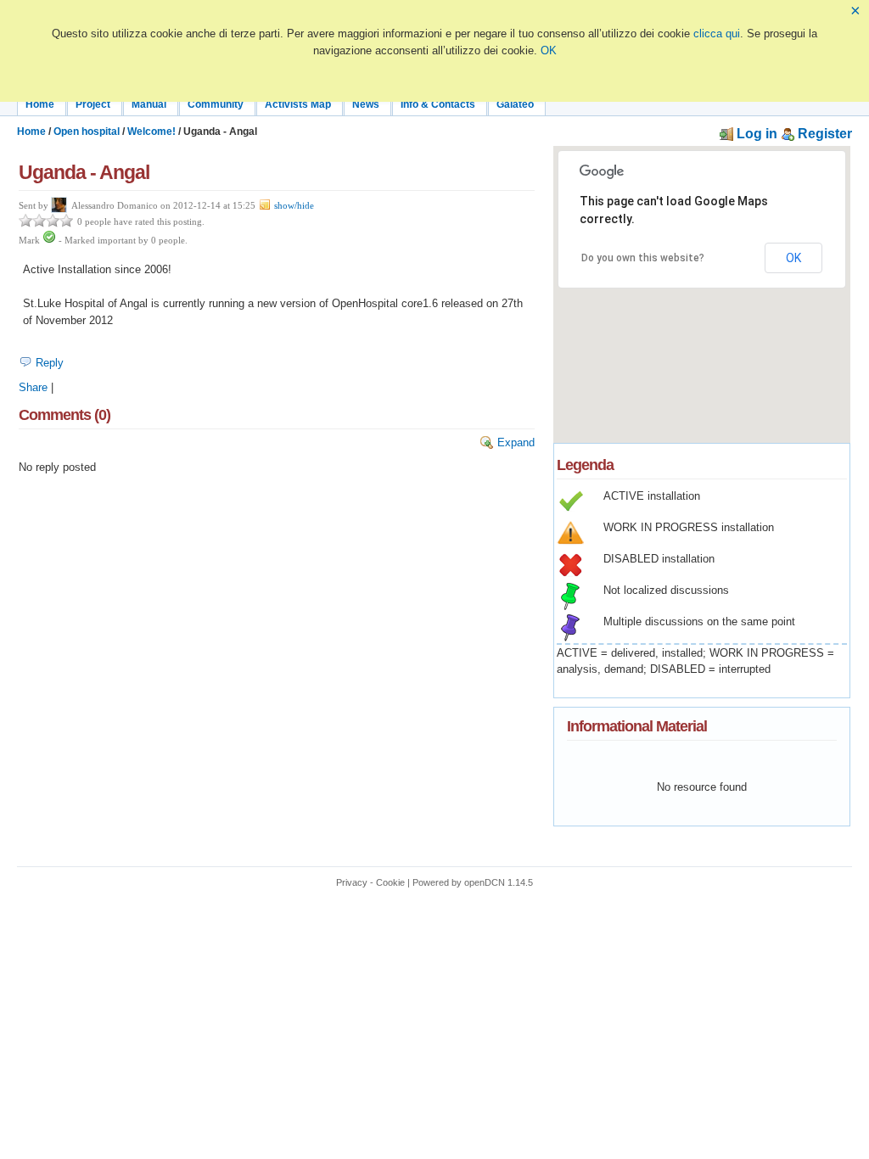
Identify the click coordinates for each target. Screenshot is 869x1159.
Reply (48, 362)
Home (31, 131)
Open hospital (86, 131)
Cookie (390, 882)
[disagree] (39, 220)
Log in (755, 133)
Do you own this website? (642, 258)
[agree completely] (66, 220)
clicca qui (716, 33)
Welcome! (151, 131)
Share (33, 387)
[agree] (52, 220)
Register (823, 133)
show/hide (293, 205)
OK (549, 50)
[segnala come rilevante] (49, 240)
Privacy (351, 882)
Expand (514, 442)
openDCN (484, 882)
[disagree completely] (25, 220)
